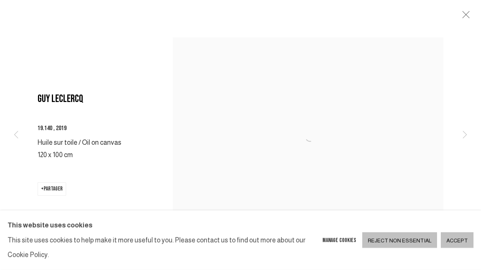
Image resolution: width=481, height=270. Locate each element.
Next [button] (465, 135)
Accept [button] (457, 241)
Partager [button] (53, 188)
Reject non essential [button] (399, 241)
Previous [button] (16, 135)
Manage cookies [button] (339, 240)
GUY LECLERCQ (60, 99)
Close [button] (464, 16)
